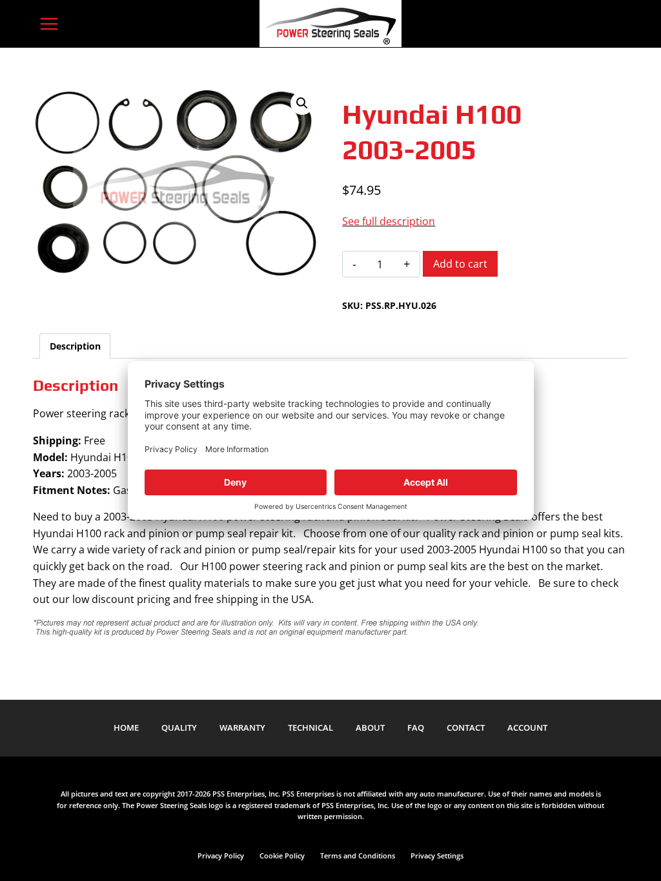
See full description (388, 221)
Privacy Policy (221, 855)
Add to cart (460, 264)
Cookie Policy (282, 855)
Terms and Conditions (357, 855)
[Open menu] (49, 23)
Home (126, 727)
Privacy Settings (437, 855)
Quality (179, 727)
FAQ (415, 727)
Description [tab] (75, 346)
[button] (302, 103)
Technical (310, 727)
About (370, 727)
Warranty (242, 727)
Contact (466, 727)
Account (527, 727)
